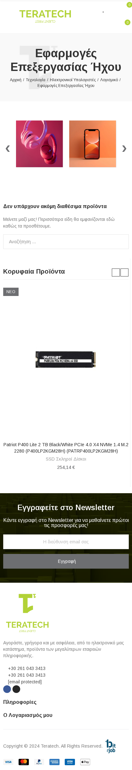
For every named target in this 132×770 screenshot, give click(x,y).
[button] (116, 272)
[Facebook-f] (7, 689)
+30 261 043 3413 (26, 668)
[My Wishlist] (104, 9)
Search (121, 241)
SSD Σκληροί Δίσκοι (66, 459)
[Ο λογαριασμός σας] (113, 8)
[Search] (91, 8)
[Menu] (6, 16)
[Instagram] (16, 689)
